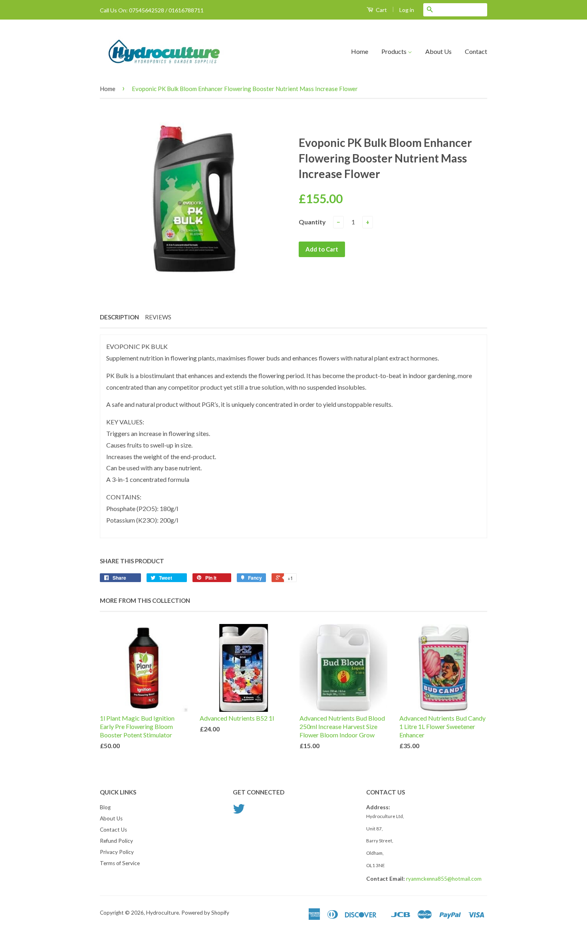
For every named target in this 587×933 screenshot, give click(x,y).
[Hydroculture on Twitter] (239, 811)
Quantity (312, 222)
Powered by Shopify (205, 912)
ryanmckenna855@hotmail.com (444, 879)
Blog (105, 807)
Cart (381, 9)
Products (394, 51)
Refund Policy (116, 841)
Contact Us (113, 829)
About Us (438, 51)
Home (359, 51)
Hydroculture (162, 912)
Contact (476, 51)
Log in (406, 9)
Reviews (158, 317)
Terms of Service (120, 863)
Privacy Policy (117, 852)
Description (119, 317)
